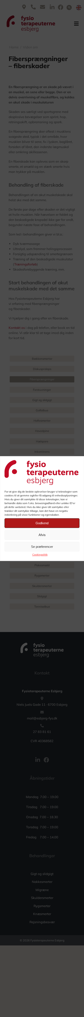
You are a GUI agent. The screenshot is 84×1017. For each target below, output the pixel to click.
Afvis (42, 535)
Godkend (42, 523)
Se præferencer (42, 546)
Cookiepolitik (40, 554)
